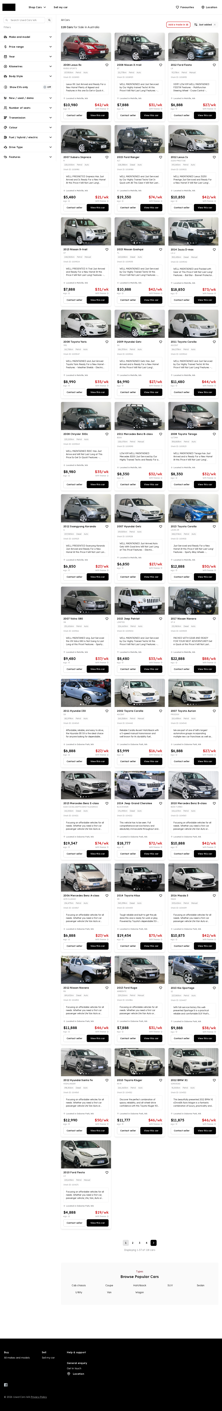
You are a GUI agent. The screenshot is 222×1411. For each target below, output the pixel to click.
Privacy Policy (39, 1396)
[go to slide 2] (83, 58)
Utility (78, 1292)
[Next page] (154, 1243)
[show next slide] (106, 49)
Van (109, 1292)
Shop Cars (35, 7)
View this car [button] (97, 115)
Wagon (139, 1292)
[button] (49, 20)
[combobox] (24, 20)
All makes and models (17, 1357)
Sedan (200, 1285)
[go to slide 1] (80, 58)
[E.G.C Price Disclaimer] (69, 109)
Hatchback (139, 1285)
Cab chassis (79, 1285)
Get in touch (74, 1368)
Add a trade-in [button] (176, 24)
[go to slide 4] (89, 58)
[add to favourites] (107, 65)
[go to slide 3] (86, 58)
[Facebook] (6, 1385)
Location (78, 1373)
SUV (170, 1285)
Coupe (109, 1285)
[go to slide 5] (91, 58)
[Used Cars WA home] (10, 7)
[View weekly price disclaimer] (108, 109)
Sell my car (61, 7)
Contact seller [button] (74, 115)
